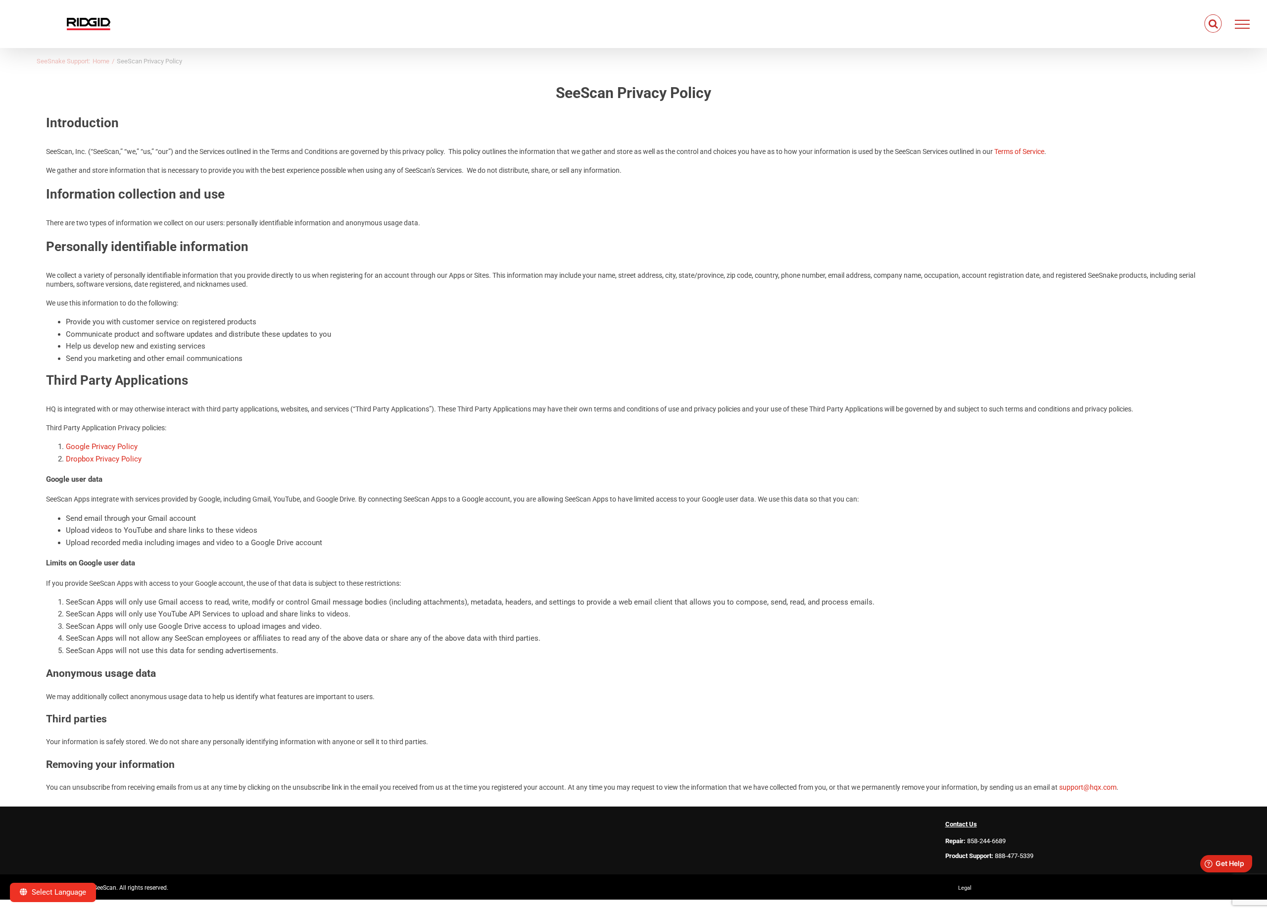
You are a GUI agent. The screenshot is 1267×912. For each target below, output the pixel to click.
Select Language (58, 892)
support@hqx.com (1088, 787)
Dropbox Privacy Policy (104, 459)
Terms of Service (1019, 151)
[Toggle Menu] (1242, 24)
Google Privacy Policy (102, 446)
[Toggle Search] (1213, 24)
